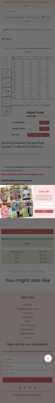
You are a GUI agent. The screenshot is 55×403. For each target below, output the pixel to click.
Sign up (44, 211)
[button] (48, 358)
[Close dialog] (54, 186)
